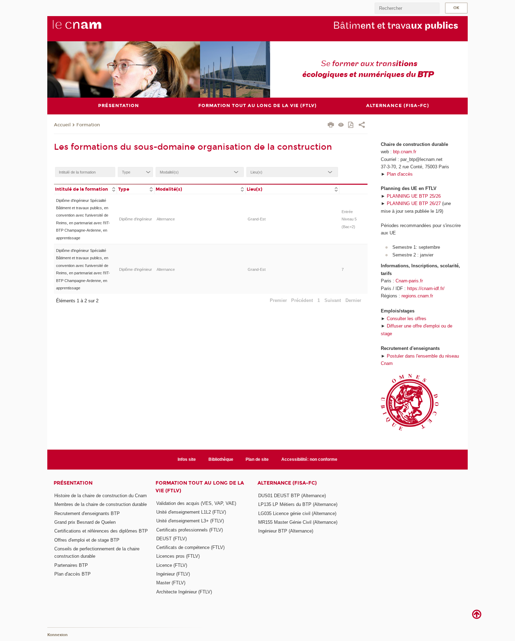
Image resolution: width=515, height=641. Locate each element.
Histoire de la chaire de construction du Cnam (100, 495)
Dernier (353, 300)
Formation (88, 125)
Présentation (73, 483)
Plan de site (257, 459)
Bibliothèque (220, 459)
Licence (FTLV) (171, 565)
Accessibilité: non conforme (309, 459)
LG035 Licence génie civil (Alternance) (297, 513)
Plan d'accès (400, 174)
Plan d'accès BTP (72, 574)
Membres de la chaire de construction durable (100, 504)
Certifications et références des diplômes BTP (101, 531)
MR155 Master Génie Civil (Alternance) (297, 522)
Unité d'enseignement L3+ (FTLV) (190, 520)
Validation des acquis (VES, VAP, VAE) (196, 503)
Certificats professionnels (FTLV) (189, 530)
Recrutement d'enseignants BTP (87, 513)
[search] (407, 8)
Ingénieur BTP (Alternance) (285, 531)
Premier (278, 300)
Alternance (166, 219)
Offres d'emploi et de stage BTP (86, 540)
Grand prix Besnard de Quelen (85, 522)
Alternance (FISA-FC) (287, 483)
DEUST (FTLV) (171, 538)
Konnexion (57, 635)
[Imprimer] (331, 125)
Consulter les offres (406, 318)
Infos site (187, 459)
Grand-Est (257, 219)
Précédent (302, 300)
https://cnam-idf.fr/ (426, 288)
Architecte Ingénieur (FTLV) (184, 591)
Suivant (332, 300)
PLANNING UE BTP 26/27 (414, 203)
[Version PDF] (351, 125)
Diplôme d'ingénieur (135, 219)
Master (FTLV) (170, 582)
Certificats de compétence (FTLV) (190, 547)
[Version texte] (341, 125)
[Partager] (362, 125)
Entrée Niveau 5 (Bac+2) (349, 219)
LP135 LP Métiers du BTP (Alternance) (297, 504)
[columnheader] (85, 189)
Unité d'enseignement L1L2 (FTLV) (191, 512)
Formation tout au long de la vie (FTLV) (200, 486)
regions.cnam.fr (417, 295)
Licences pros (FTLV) (178, 556)
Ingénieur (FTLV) (173, 574)
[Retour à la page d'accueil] (88, 28)
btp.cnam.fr (404, 151)
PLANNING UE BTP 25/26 (414, 196)
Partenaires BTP (71, 565)
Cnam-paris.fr (409, 280)
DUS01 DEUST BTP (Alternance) (292, 495)
